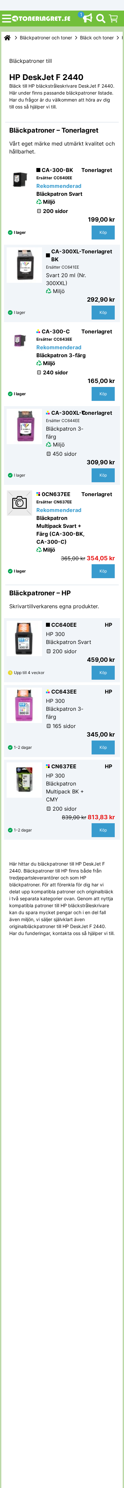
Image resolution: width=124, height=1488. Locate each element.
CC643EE (64, 691)
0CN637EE (56, 494)
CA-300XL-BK (66, 255)
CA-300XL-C (68, 412)
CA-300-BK (57, 170)
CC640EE (64, 624)
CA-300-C (56, 331)
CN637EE (63, 766)
